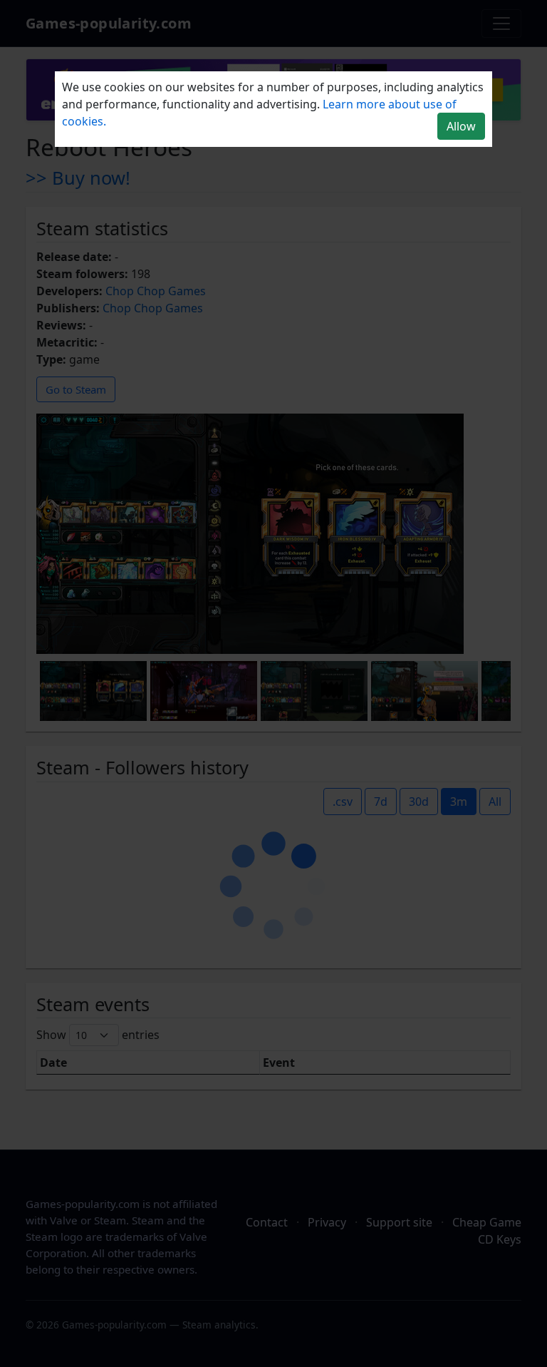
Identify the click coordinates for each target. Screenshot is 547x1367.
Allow (461, 126)
